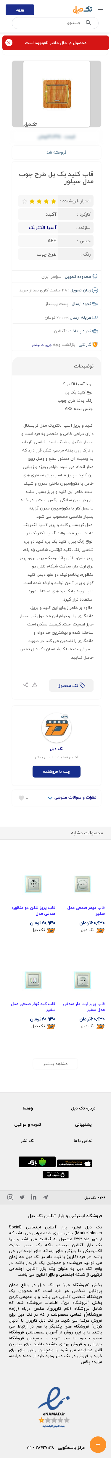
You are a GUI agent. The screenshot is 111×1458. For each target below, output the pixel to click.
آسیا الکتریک (43, 227)
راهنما (28, 1108)
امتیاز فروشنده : (75, 201)
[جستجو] (88, 24)
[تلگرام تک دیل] (45, 1198)
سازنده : (83, 227)
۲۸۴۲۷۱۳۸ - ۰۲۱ (40, 1447)
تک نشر (28, 1140)
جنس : (84, 241)
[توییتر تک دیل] (22, 1198)
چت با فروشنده (56, 771)
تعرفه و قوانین (27, 1124)
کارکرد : (84, 214)
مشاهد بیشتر (55, 1063)
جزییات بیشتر (42, 345)
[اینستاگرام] (10, 1198)
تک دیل (87, 930)
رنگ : (86, 254)
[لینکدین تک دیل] (33, 1198)
